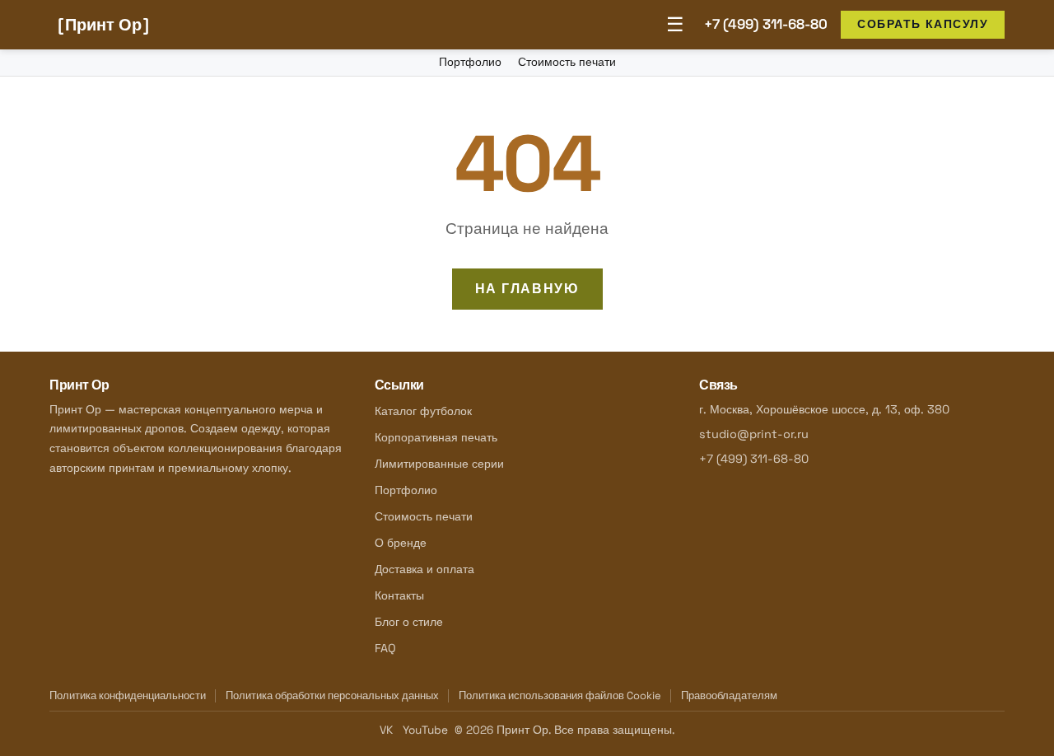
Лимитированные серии (439, 463)
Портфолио (470, 61)
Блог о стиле (409, 621)
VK (386, 730)
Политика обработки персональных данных (332, 695)
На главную (527, 288)
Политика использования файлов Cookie (560, 695)
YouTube (425, 730)
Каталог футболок (423, 411)
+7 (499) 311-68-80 (766, 24)
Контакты (399, 595)
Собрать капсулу (922, 23)
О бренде (401, 542)
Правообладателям (729, 695)
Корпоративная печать (436, 437)
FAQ (385, 648)
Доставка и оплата (424, 569)
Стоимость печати (567, 61)
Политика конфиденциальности (127, 695)
